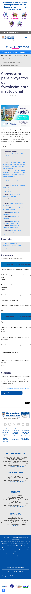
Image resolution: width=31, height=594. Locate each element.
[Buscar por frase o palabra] (29, 32)
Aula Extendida (15, 436)
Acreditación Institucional (25, 439)
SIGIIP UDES (15, 439)
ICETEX (5, 441)
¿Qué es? (22, 52)
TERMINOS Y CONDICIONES (15, 568)
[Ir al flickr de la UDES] (22, 425)
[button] (3, 590)
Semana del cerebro (10, 52)
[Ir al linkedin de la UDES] (27, 425)
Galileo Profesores (15, 429)
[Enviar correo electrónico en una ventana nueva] (15, 556)
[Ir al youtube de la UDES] (18, 425)
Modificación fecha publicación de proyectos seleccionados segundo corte (14, 232)
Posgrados (20, 466)
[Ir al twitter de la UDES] (13, 425)
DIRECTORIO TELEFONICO (15, 571)
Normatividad (25, 435)
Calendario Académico (5, 429)
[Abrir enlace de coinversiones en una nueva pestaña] (28, 586)
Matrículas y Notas (5, 435)
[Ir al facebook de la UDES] (4, 425)
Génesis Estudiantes (15, 433)
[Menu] (26, 37)
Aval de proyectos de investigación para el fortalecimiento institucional (13, 181)
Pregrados (12, 466)
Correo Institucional (25, 429)
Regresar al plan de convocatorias (12, 393)
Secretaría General (25, 433)
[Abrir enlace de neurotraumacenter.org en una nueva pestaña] (14, 586)
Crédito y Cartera (5, 439)
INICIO (15, 564)
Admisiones (5, 432)
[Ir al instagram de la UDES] (9, 425)
